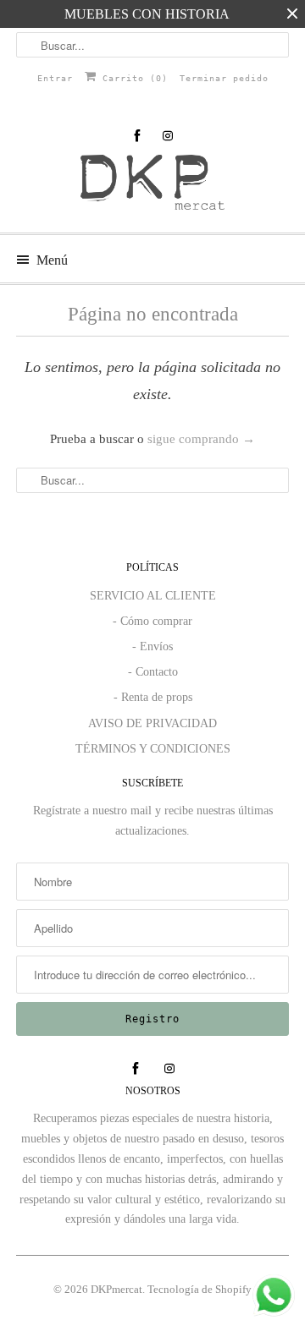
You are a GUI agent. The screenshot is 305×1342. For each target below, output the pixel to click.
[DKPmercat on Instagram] (168, 136)
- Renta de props (153, 697)
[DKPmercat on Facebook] (137, 136)
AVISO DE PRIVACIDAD (152, 723)
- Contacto (153, 672)
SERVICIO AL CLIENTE (153, 595)
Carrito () (132, 78)
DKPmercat (116, 1289)
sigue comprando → (201, 439)
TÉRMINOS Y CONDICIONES (152, 748)
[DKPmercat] (152, 187)
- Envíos (152, 646)
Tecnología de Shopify (199, 1289)
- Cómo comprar (152, 621)
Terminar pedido (224, 78)
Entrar (55, 78)
